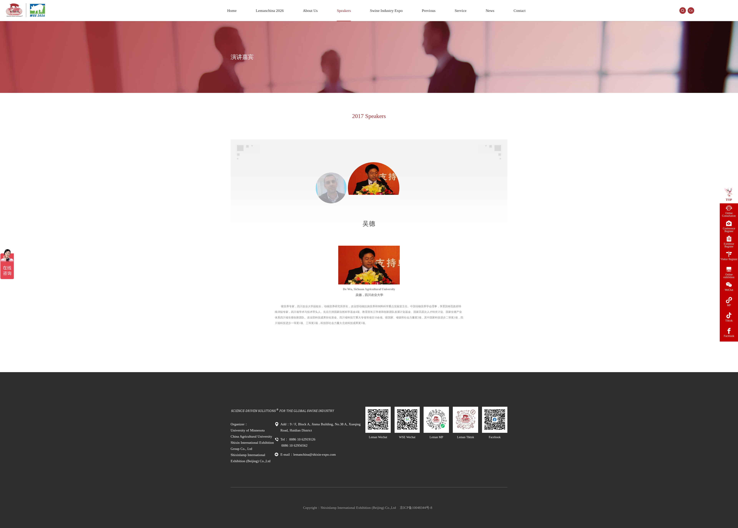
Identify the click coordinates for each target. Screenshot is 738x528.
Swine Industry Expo (386, 10)
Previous (428, 10)
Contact (520, 10)
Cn (691, 10)
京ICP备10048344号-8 (416, 508)
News (490, 10)
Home (232, 10)
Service (460, 10)
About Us (310, 10)
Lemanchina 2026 (270, 10)
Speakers (344, 10)
